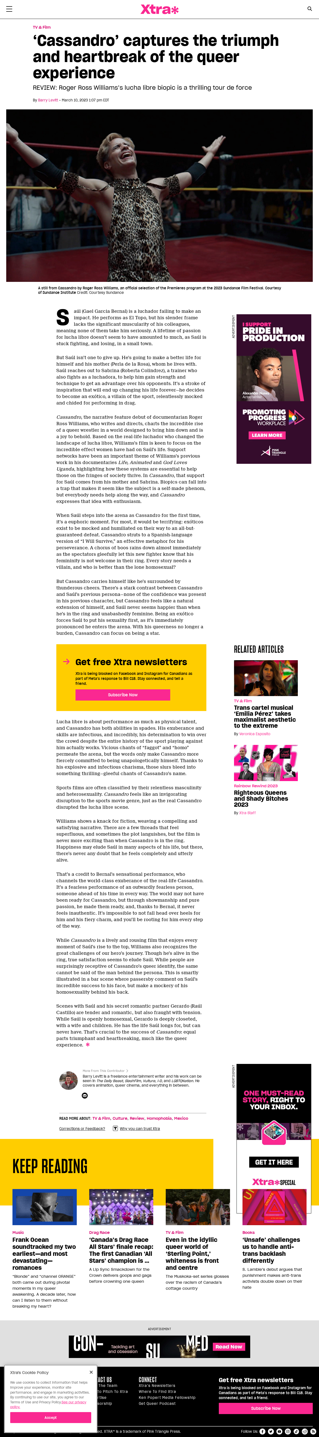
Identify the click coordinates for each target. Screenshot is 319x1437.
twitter (271, 1432)
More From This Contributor (104, 1071)
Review (137, 1118)
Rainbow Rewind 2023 (256, 786)
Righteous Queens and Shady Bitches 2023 (261, 799)
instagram (288, 1432)
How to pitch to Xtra (108, 1391)
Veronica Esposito (254, 734)
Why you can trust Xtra (140, 1128)
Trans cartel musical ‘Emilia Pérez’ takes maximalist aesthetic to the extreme (265, 717)
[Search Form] (310, 9)
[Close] (91, 1372)
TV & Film (42, 27)
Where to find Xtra (157, 1391)
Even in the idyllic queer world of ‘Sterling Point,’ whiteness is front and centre (192, 1253)
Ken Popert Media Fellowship (167, 1397)
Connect (148, 1380)
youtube (279, 1432)
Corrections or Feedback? (82, 1128)
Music (18, 1232)
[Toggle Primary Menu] (9, 10)
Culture (120, 1118)
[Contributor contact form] (85, 1096)
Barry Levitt (48, 100)
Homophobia (159, 1118)
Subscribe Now (123, 694)
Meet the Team (102, 1385)
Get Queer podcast (157, 1403)
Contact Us (100, 1380)
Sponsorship (100, 1403)
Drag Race (99, 1232)
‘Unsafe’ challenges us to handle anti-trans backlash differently (271, 1250)
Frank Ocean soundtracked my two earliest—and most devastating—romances (44, 1253)
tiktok (296, 1432)
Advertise (97, 1397)
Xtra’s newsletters (157, 1385)
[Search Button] (310, 9)
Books (248, 1232)
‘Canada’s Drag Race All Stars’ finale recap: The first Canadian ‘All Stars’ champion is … (121, 1250)
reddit (305, 1432)
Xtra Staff (247, 813)
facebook (262, 1432)
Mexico (181, 1118)
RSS (313, 1432)
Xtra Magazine (159, 9)
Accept (51, 1417)
